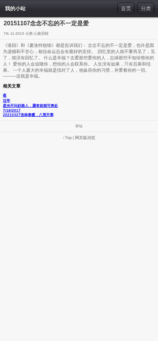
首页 (126, 8)
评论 (79, 126)
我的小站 (15, 8)
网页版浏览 (85, 137)
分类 (146, 8)
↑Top (67, 137)
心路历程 (41, 33)
